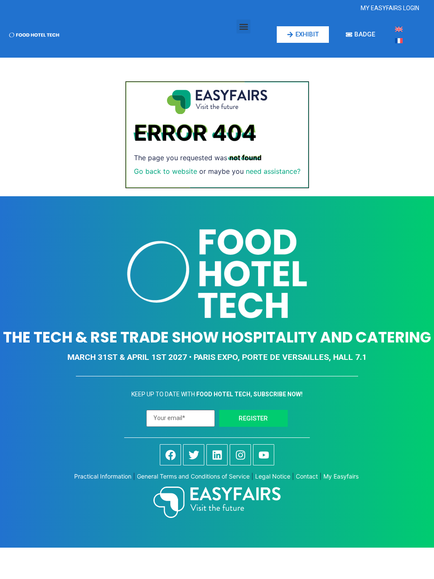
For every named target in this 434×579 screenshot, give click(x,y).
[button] (243, 26)
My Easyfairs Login (390, 8)
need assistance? (273, 171)
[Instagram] (240, 454)
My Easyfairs (341, 476)
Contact (307, 476)
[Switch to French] (399, 40)
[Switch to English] (399, 28)
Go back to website (165, 171)
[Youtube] (263, 454)
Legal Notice (272, 476)
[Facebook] (170, 454)
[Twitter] (193, 454)
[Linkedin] (217, 454)
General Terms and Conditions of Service (193, 476)
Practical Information (102, 476)
